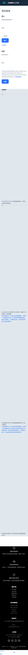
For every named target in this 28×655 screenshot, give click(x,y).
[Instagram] (16, 640)
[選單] (25, 2)
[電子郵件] (19, 640)
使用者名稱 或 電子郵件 (8, 20)
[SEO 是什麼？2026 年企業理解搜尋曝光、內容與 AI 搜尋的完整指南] (14, 146)
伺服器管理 (14, 593)
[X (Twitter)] (12, 640)
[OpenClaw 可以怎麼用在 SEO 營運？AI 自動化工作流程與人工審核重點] (14, 257)
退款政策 (14, 647)
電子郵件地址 (5, 54)
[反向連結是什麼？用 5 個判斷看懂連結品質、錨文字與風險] (14, 368)
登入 (5, 40)
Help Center (14, 613)
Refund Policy (14, 607)
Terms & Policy (14, 605)
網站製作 (14, 595)
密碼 (3, 28)
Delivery (14, 611)
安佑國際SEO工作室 (13, 3)
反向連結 (14, 589)
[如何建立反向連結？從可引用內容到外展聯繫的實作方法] (14, 479)
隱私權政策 (18, 76)
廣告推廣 (14, 591)
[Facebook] (9, 640)
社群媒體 (14, 597)
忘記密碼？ (4, 45)
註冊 (5, 81)
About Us (14, 609)
